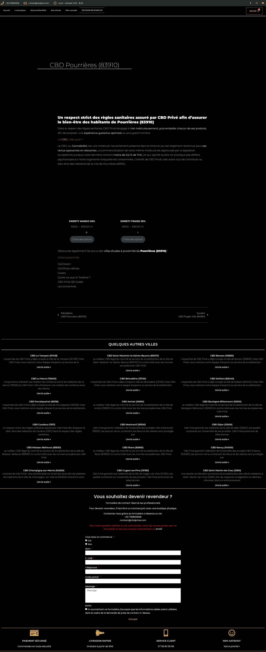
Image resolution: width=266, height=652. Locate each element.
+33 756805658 (133, 517)
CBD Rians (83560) (133, 447)
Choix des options (82, 239)
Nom (88, 548)
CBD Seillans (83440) (222, 378)
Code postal (92, 577)
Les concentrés (67, 286)
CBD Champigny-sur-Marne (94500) (43, 470)
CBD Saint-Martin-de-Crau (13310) (222, 470)
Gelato (62, 273)
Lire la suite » (44, 367)
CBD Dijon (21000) (222, 424)
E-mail (89, 558)
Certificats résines (68, 268)
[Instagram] (257, 3)
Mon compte (71, 10)
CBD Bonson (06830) (222, 355)
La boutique (20, 10)
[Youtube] (263, 3)
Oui (89, 540)
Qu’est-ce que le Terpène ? (74, 277)
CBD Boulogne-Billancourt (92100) (222, 401)
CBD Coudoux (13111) (44, 424)
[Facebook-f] (250, 3)
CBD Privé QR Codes (70, 281)
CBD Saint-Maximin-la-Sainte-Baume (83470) (133, 355)
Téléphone (91, 567)
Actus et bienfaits (38, 10)
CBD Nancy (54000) (222, 447)
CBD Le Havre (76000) (44, 378)
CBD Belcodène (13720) (133, 378)
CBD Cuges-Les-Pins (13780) (133, 470)
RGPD (88, 605)
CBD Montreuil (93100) (133, 424)
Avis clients (56, 10)
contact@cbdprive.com (133, 520)
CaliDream (64, 264)
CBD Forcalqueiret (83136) (44, 401)
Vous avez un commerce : (99, 537)
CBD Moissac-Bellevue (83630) (44, 447)
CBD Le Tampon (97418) (43, 355)
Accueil (6, 10)
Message (90, 586)
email (159, 529)
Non (90, 544)
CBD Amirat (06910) (133, 401)
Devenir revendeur (92, 10)
